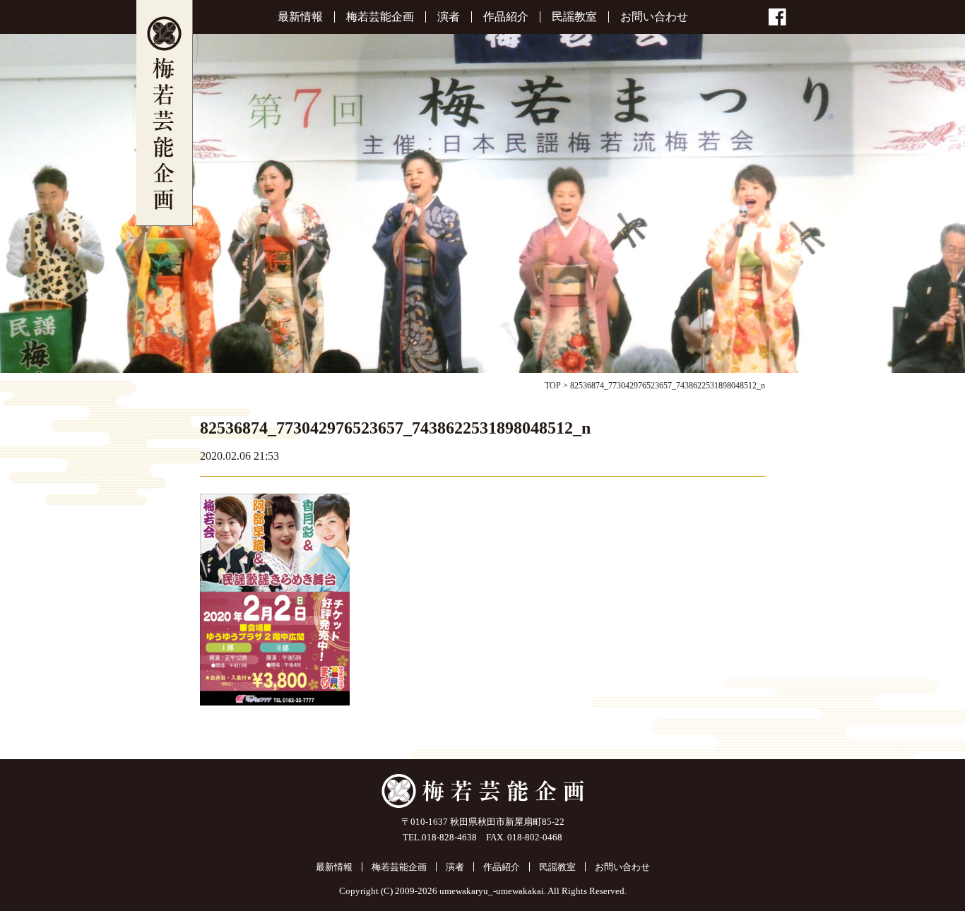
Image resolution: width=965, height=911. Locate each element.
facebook (777, 16)
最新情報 (300, 17)
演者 (448, 17)
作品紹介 (505, 17)
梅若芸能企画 (164, 113)
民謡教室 (574, 17)
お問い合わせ (654, 17)
